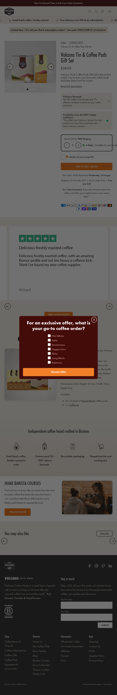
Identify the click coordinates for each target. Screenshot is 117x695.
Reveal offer (58, 372)
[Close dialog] (94, 319)
